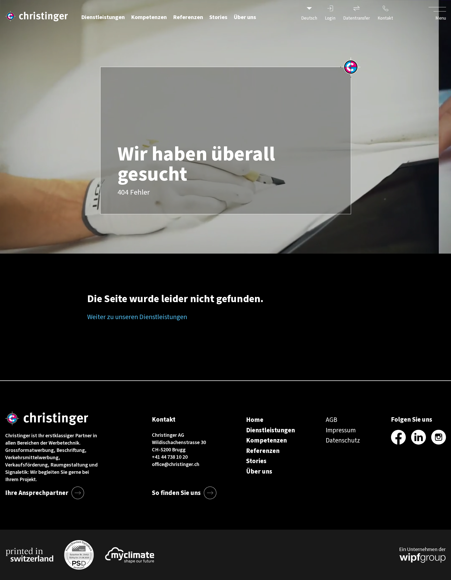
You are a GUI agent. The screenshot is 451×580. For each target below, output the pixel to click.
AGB (331, 419)
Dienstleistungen (103, 17)
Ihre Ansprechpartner (36, 493)
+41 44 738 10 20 (170, 457)
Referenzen (188, 17)
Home (254, 419)
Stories (218, 17)
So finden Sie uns (176, 493)
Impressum (341, 430)
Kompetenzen (149, 17)
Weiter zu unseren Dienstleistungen (137, 317)
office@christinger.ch (175, 464)
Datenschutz (343, 440)
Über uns (245, 17)
